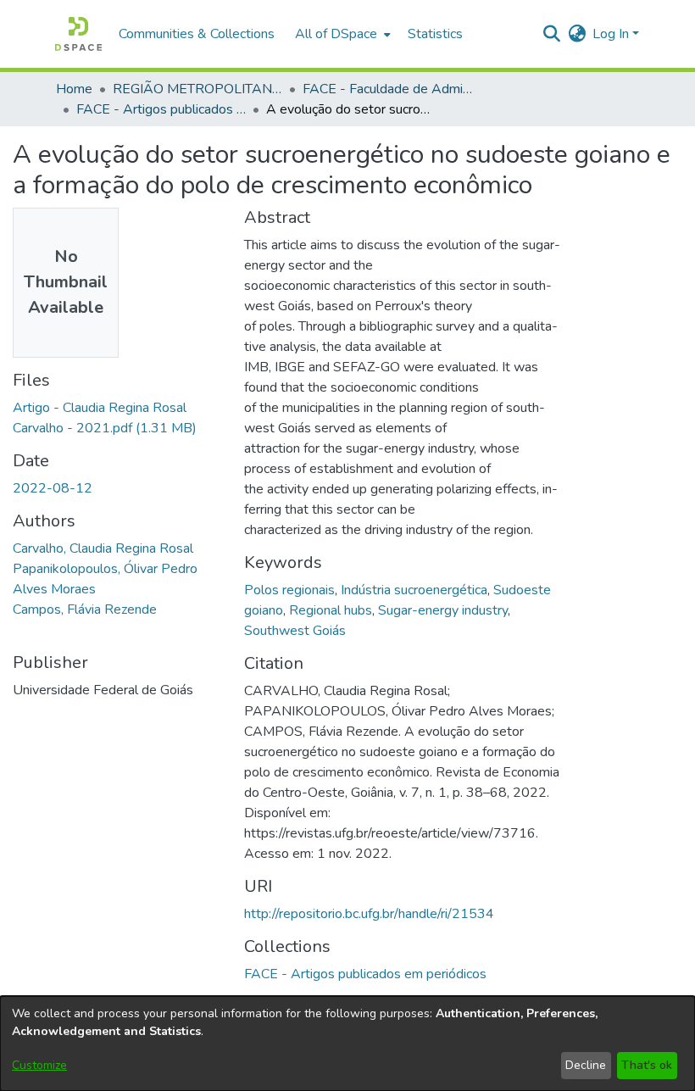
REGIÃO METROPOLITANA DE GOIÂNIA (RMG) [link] (197, 89)
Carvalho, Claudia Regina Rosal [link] (103, 548)
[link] (365, 974)
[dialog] (347, 1043)
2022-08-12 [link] (52, 488)
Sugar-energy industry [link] (443, 610)
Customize (39, 1065)
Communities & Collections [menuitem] (197, 34)
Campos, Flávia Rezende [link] (85, 609)
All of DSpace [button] (336, 34)
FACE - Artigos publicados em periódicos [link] (161, 109)
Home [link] (74, 89)
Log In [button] (612, 34)
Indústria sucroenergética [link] (414, 590)
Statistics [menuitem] (435, 34)
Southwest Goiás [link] (295, 630)
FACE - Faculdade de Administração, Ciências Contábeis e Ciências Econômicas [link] (387, 89)
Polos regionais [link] (289, 590)
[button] (78, 34)
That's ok (646, 1065)
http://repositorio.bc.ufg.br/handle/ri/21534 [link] (369, 914)
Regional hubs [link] (330, 610)
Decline (585, 1065)
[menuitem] (341, 34)
